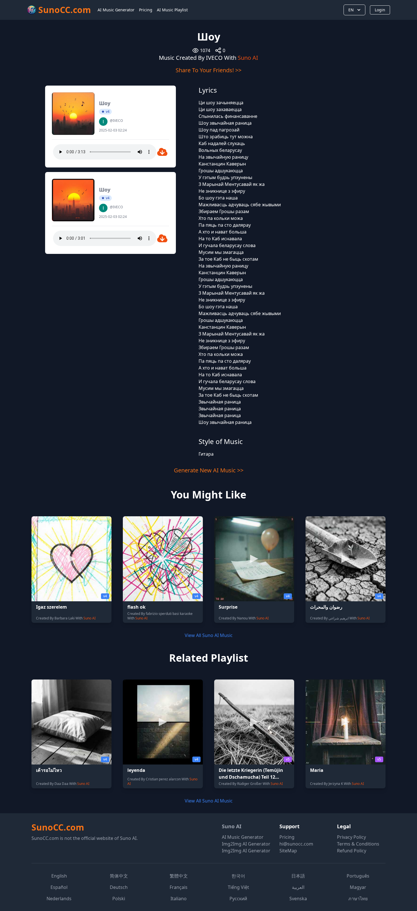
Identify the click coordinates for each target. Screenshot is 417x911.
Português (358, 876)
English (59, 876)
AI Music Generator (116, 9)
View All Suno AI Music (209, 635)
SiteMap (288, 851)
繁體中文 (179, 876)
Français (179, 887)
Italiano (178, 898)
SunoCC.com (57, 827)
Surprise (228, 607)
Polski (118, 898)
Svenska (298, 898)
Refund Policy (351, 851)
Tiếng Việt (238, 887)
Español (59, 887)
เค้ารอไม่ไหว (49, 770)
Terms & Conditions (358, 844)
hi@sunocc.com (296, 844)
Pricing (145, 9)
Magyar (358, 887)
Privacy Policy (351, 837)
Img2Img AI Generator (246, 844)
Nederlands (59, 898)
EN (351, 9)
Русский (238, 898)
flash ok (136, 607)
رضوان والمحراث (326, 607)
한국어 (238, 876)
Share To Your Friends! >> (208, 70)
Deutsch (119, 887)
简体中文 (119, 876)
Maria (316, 770)
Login (380, 9)
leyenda (136, 770)
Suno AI (248, 57)
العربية (298, 887)
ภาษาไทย (358, 898)
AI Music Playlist (172, 9)
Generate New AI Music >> (208, 470)
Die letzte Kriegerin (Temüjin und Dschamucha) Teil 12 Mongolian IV (251, 777)
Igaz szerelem (51, 607)
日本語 (298, 876)
